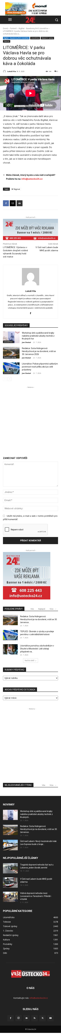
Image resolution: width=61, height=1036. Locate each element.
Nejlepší (41, 609)
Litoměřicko (35, 38)
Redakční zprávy (47, 38)
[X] (42, 1018)
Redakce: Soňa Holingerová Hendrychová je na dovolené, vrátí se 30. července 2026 (39, 351)
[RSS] (34, 1018)
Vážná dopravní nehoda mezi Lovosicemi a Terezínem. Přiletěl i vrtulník (35, 896)
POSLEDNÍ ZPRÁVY (14, 609)
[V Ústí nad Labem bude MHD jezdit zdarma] (10, 882)
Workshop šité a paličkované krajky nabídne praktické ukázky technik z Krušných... (36, 814)
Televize (6, 41)
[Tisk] (20, 203)
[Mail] (26, 1018)
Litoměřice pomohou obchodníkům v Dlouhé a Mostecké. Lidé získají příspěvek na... (37, 648)
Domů (5, 28)
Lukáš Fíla (11, 71)
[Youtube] (50, 1018)
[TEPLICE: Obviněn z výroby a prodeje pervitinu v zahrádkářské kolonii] (10, 635)
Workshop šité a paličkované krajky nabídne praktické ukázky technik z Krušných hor (38, 336)
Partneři (13, 28)
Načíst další (29, 660)
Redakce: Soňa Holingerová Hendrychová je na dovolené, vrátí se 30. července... (38, 619)
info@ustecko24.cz (32, 178)
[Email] (13, 203)
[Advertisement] (30, 419)
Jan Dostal (26, 342)
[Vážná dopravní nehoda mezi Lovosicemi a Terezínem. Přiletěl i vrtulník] (10, 897)
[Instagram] (18, 1018)
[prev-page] (5, 379)
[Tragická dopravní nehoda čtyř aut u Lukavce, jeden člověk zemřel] (10, 868)
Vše (32, 609)
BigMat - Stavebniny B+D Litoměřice (33, 28)
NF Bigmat (16, 189)
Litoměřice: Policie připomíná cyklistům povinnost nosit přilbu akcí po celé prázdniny (40, 367)
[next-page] (9, 379)
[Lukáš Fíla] (5, 71)
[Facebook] (6, 203)
